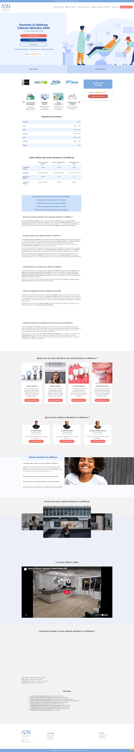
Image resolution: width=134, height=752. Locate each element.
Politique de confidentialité (26, 741)
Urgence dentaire (98, 7)
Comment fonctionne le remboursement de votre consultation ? (51, 210)
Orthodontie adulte (84, 7)
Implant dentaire (71, 7)
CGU (22, 740)
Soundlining (65, 750)
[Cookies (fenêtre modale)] (131, 749)
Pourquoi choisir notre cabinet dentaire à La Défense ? (51, 200)
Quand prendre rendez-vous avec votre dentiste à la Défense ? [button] (41, 476)
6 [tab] (68, 547)
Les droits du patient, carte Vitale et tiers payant (43, 702)
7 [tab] (69, 547)
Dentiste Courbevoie (51, 735)
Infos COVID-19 (100, 69)
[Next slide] (79, 102)
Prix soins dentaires (50, 737)
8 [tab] (70, 547)
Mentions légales (25, 739)
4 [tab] (65, 547)
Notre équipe (33, 69)
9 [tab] (71, 547)
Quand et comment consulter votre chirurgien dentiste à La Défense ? (51, 196)
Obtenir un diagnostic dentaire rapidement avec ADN (51, 206)
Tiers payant (49, 739)
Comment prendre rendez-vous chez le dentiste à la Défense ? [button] (40, 463)
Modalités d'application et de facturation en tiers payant (45, 705)
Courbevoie (114, 7)
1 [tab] (62, 547)
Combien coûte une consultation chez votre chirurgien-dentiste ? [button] (41, 482)
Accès (108, 7)
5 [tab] (67, 547)
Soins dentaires (59, 7)
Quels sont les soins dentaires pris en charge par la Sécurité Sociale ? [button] (43, 487)
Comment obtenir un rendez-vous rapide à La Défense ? (51, 203)
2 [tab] (63, 547)
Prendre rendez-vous (126, 7)
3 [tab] (64, 547)
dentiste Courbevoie (70, 225)
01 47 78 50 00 (33, 40)
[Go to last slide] (24, 102)
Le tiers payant (34, 44)
